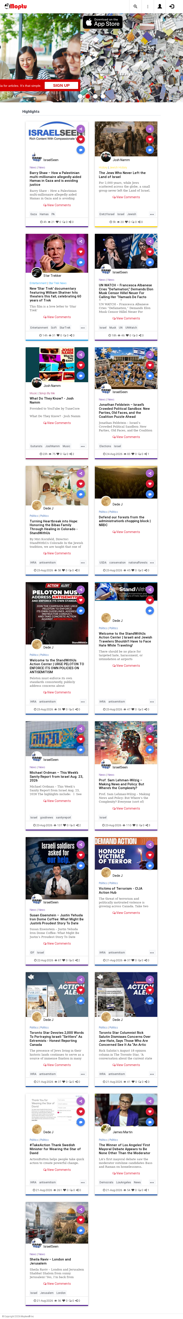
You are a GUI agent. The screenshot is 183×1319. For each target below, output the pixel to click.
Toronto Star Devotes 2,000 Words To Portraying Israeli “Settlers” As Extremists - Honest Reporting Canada (57, 1038)
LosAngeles (123, 1182)
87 (59, 960)
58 (59, 570)
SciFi (54, 327)
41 (129, 1082)
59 (59, 709)
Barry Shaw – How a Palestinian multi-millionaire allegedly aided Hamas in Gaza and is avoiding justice (55, 179)
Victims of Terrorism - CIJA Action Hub (120, 890)
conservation (117, 562)
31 (54, 335)
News (33, 167)
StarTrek (65, 327)
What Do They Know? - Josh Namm (52, 400)
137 (59, 825)
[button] (135, 7)
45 (128, 570)
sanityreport (63, 817)
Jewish (131, 214)
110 (128, 825)
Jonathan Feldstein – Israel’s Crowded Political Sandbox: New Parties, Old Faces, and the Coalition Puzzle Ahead (124, 410)
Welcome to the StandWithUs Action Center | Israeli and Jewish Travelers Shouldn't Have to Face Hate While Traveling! (125, 639)
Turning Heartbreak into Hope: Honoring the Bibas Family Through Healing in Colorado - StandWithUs (54, 527)
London (61, 1293)
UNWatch (131, 327)
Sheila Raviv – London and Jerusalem (50, 1261)
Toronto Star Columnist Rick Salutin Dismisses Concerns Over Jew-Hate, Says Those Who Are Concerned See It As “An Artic (125, 1038)
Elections (105, 446)
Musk (112, 327)
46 (123, 335)
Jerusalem (47, 1293)
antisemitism (47, 562)
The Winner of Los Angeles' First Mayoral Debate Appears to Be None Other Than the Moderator (124, 1149)
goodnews (46, 817)
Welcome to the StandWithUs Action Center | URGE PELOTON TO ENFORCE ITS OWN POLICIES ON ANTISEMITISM (57, 666)
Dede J (48, 508)
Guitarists (36, 446)
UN (121, 327)
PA (53, 214)
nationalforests (138, 562)
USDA (103, 562)
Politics (34, 515)
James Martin (123, 1132)
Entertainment (38, 283)
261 (59, 1190)
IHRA (33, 562)
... (152, 213)
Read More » (57, 139)
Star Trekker (52, 276)
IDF (32, 952)
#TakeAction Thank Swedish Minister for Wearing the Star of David (55, 1149)
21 (53, 222)
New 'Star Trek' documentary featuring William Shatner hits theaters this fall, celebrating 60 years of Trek (55, 294)
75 (53, 454)
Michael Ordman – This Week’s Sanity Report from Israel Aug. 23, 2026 (56, 776)
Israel (120, 214)
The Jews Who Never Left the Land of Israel (122, 175)
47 (128, 709)
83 (128, 454)
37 (128, 960)
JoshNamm (52, 446)
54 (128, 1190)
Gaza (33, 214)
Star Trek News (58, 283)
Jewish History (118, 167)
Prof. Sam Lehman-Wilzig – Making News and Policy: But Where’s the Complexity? (121, 784)
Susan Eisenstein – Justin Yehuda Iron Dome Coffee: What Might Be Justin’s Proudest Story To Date (57, 919)
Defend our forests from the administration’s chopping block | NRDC (125, 521)
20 (122, 222)
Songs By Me (47, 393)
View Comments (58, 205)
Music (33, 393)
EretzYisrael (107, 214)
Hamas (44, 214)
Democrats (106, 1182)
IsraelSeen (51, 160)
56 (59, 1301)
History (103, 167)
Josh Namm (121, 160)
